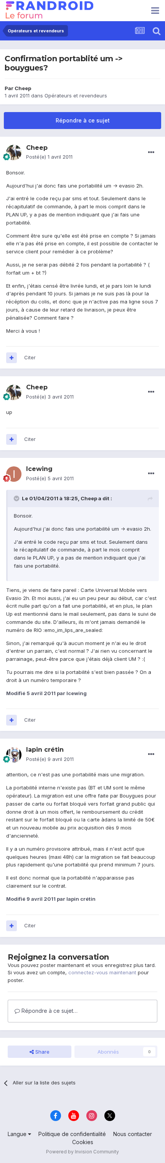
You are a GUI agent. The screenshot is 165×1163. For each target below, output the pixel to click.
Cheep (23, 88)
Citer (30, 357)
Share (42, 1052)
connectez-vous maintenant (102, 972)
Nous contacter (132, 1134)
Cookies (82, 1142)
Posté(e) (49, 157)
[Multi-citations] (11, 357)
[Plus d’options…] (151, 152)
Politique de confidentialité (72, 1134)
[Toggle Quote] (17, 498)
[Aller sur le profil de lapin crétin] (13, 754)
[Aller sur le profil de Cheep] (13, 152)
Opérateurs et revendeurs (76, 95)
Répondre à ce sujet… (49, 1010)
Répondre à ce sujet (83, 120)
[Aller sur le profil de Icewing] (13, 474)
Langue (18, 1134)
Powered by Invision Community (82, 1152)
